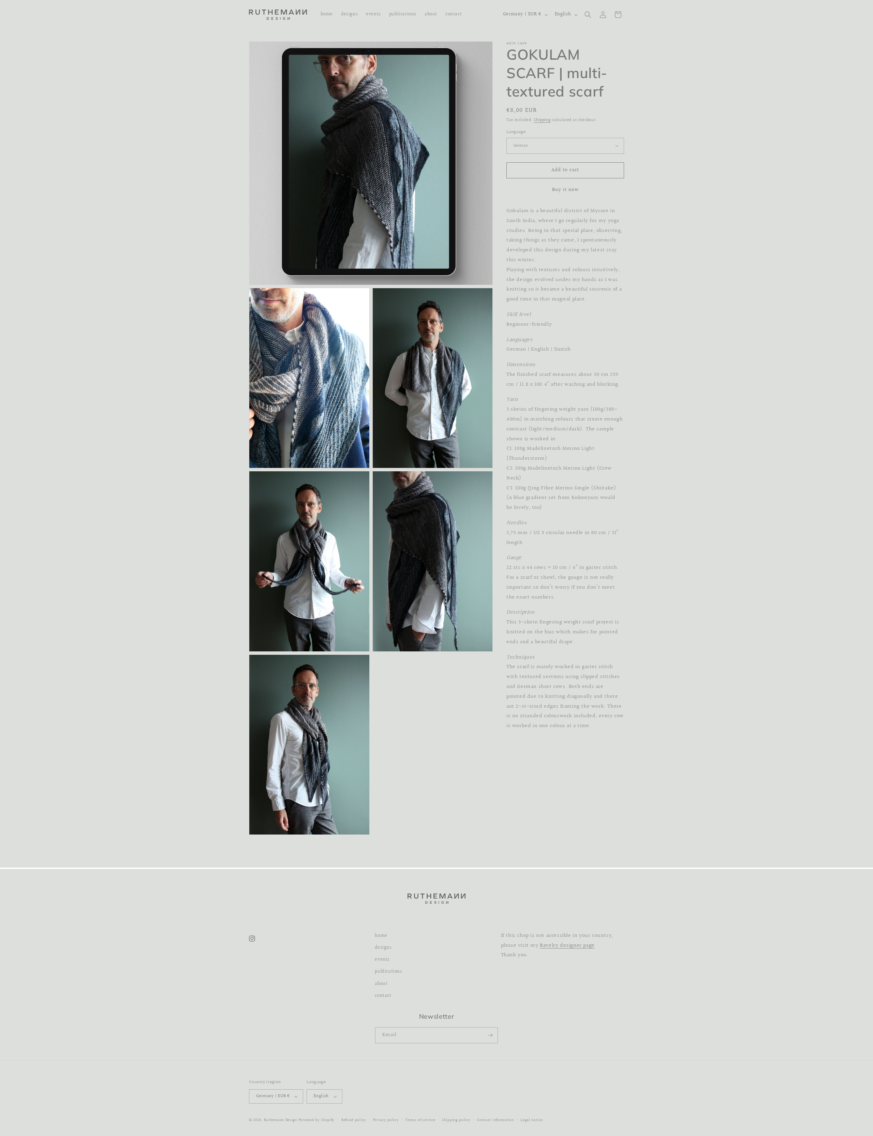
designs (383, 947)
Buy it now (565, 190)
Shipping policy (456, 1120)
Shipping (542, 120)
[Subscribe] (490, 1035)
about (381, 984)
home (381, 936)
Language (516, 132)
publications (388, 971)
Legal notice (531, 1120)
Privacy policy (386, 1120)
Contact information (495, 1120)
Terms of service (420, 1120)
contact (383, 996)
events (382, 959)
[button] (587, 14)
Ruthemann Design (280, 1120)
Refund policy (353, 1120)
